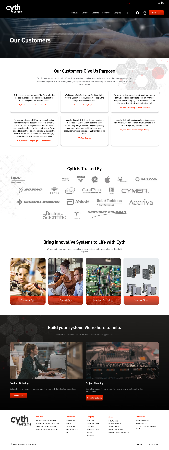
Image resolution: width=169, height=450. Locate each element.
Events (68, 423)
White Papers (70, 426)
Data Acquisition (114, 421)
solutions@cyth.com (142, 420)
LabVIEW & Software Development (47, 429)
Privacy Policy (138, 444)
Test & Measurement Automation (46, 426)
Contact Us (90, 435)
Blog (67, 432)
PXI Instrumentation (115, 424)
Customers (90, 426)
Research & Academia (116, 429)
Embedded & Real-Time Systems (119, 432)
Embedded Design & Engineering (46, 420)
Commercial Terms (92, 429)
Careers (89, 432)
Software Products (114, 426)
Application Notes (72, 429)
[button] (75, 13)
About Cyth (90, 420)
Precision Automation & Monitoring (47, 423)
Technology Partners (93, 423)
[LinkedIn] (162, 2)
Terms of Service (153, 444)
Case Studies (70, 420)
